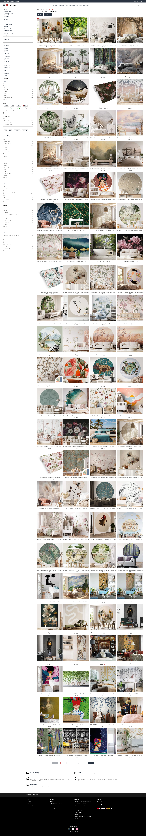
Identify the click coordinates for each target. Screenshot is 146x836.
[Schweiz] (106, 808)
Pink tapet (6, 59)
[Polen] (111, 808)
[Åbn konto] (135, 1)
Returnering (77, 808)
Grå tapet (6, 45)
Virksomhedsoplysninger (80, 803)
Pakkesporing (54, 808)
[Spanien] (108, 808)
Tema (5, 1)
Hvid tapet (6, 44)
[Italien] (101, 808)
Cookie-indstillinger (79, 818)
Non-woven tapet (8, 38)
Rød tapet (6, 51)
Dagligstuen (7, 65)
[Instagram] (98, 801)
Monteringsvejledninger (56, 803)
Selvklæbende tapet (9, 41)
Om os (29, 803)
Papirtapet (6, 39)
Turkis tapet (7, 56)
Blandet (6, 26)
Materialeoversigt (55, 806)
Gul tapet (6, 47)
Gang (5, 75)
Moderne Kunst (9, 24)
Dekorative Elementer (9, 33)
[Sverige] (109, 808)
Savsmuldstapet (8, 30)
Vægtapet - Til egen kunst (10, 28)
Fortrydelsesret (35, 794)
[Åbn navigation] (4, 5)
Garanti (76, 814)
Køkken (6, 19)
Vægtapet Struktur (8, 13)
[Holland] (103, 808)
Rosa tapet (6, 55)
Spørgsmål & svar (32, 806)
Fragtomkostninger (34, 772)
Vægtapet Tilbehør (8, 35)
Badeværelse (7, 73)
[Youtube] (101, 801)
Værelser (12, 1)
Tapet (5, 9)
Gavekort (53, 801)
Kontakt (29, 801)
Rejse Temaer (8, 18)
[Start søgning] (138, 5)
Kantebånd (7, 32)
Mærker (7, 1)
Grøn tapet (6, 48)
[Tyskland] (98, 808)
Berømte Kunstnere (10, 22)
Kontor (5, 72)
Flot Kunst (7, 21)
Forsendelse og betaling (80, 806)
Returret (80, 772)
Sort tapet (6, 53)
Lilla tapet (6, 50)
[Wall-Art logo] (11, 5)
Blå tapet (6, 58)
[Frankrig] (99, 808)
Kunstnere (17, 1)
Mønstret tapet (7, 11)
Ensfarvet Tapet (8, 14)
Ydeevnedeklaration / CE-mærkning (83, 816)
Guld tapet (6, 61)
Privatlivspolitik (28, 794)
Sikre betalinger (33, 784)
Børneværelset (7, 69)
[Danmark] (104, 808)
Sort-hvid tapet (7, 63)
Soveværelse (7, 67)
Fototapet (6, 16)
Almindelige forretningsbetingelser (83, 801)
